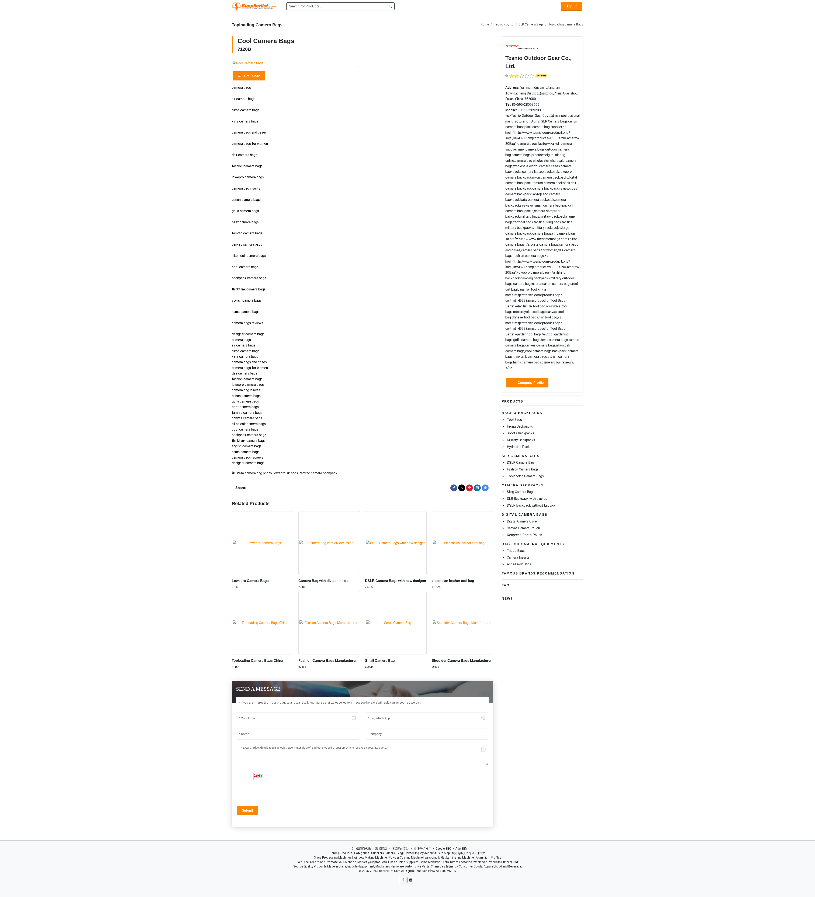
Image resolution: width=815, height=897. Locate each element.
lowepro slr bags (285, 473)
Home (485, 24)
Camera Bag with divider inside (323, 581)
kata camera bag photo (254, 473)
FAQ (506, 585)
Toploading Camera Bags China (257, 660)
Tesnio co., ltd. (504, 24)
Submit (247, 810)
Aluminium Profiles (488, 857)
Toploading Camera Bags (565, 24)
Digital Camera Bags (524, 514)
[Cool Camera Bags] (296, 63)
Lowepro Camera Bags (250, 581)
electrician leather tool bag (453, 581)
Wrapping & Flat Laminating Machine (449, 857)
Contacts (411, 853)
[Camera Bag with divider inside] (329, 543)
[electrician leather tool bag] (462, 543)
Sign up (571, 6)
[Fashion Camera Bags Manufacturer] (329, 622)
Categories (361, 853)
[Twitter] (461, 487)
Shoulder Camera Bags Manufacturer (462, 660)
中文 (482, 853)
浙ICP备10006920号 (442, 871)
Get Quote (251, 76)
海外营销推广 (422, 848)
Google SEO (443, 848)
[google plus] (485, 487)
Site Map (444, 853)
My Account (428, 853)
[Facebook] (453, 487)
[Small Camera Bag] (396, 622)
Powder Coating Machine (406, 857)
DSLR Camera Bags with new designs (395, 581)
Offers (390, 853)
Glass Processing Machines (333, 857)
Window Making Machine (370, 857)
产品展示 (472, 853)
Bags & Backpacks (522, 413)
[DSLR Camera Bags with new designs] (396, 543)
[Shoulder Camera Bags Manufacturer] (462, 622)
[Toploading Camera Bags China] (262, 622)
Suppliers (377, 853)
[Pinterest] (469, 487)
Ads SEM (461, 848)
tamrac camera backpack (318, 473)
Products (512, 401)
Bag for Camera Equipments (533, 544)
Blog (400, 853)
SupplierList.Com (388, 871)
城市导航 (458, 853)
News (507, 598)
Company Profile (530, 383)
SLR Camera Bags (531, 24)
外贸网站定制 (400, 848)
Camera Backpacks (523, 485)
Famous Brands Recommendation (538, 573)
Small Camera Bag (380, 660)
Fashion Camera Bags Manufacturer (327, 660)
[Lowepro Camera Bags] (262, 543)
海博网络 (381, 848)
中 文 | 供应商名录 (359, 848)
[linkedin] (477, 487)
